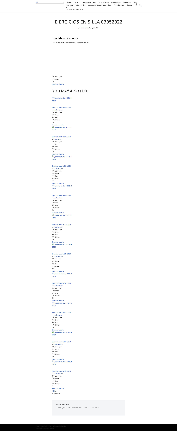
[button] (120, 2)
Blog (135, 3)
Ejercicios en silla (58, 84)
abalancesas (84, 28)
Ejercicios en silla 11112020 (61, 313)
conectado (75, 408)
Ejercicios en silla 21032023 (61, 225)
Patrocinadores (119, 5)
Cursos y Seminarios (89, 3)
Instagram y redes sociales (76, 5)
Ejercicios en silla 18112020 (61, 342)
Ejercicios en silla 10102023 (61, 137)
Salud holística (103, 3)
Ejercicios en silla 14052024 (61, 107)
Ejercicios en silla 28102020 (61, 254)
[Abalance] (50, 6)
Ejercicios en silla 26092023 (61, 195)
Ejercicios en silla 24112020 (61, 371)
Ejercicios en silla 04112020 (61, 283)
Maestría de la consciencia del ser (99, 5)
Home (69, 3)
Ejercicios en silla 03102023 (61, 166)
